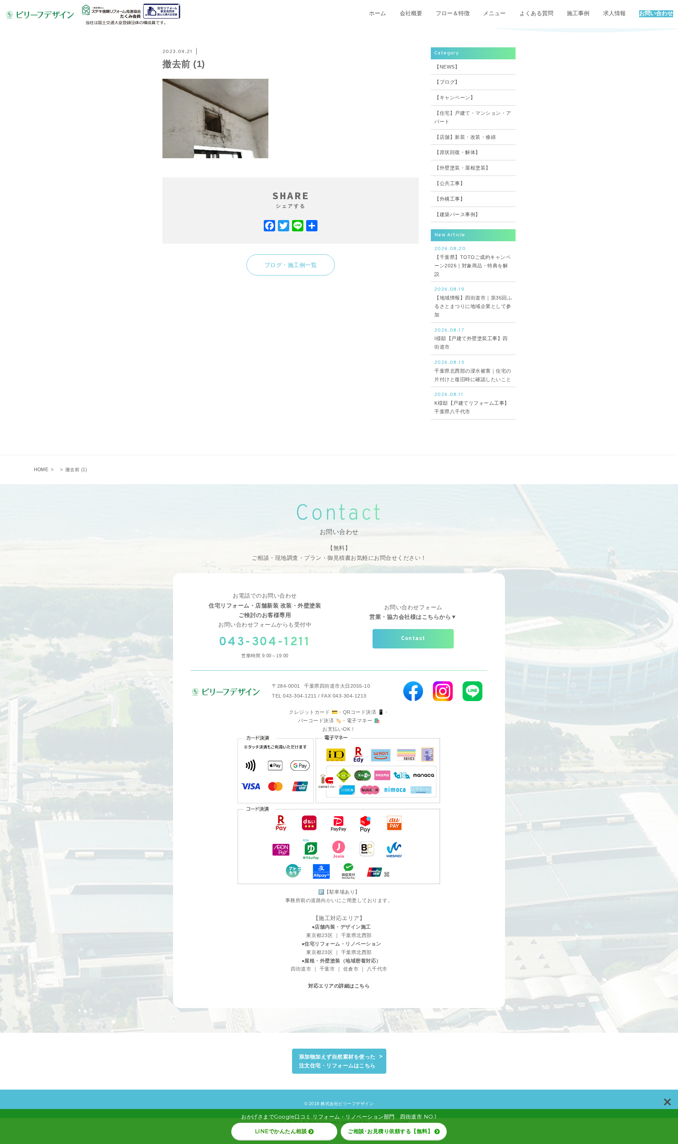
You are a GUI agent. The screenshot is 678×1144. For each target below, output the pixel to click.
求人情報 (614, 13)
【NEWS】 (447, 67)
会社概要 (411, 13)
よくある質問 (536, 13)
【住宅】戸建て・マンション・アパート (472, 117)
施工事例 (578, 13)
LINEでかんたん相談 (281, 1131)
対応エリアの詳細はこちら (339, 986)
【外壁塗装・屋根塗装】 (462, 168)
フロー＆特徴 (453, 13)
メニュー (494, 13)
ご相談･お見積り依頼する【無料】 (390, 1131)
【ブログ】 (447, 82)
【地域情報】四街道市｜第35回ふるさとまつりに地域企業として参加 (473, 301)
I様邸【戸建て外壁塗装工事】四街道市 (471, 338)
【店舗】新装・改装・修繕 (465, 137)
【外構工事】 (449, 199)
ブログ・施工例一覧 (290, 265)
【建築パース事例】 (457, 214)
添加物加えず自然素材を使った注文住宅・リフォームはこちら (337, 1061)
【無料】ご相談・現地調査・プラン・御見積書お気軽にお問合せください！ (339, 553)
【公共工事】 (449, 183)
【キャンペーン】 (454, 97)
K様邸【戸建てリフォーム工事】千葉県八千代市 (472, 403)
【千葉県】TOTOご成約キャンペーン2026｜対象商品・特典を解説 (472, 261)
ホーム (377, 13)
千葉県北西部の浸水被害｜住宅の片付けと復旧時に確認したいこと (472, 371)
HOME (41, 469)
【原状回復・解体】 (457, 152)
